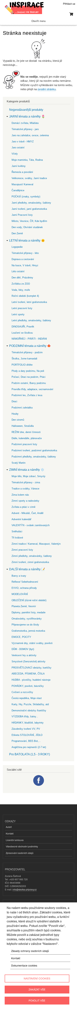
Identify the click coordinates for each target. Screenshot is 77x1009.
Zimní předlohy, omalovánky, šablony (32, 556)
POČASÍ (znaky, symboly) (26, 196)
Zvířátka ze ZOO (21, 283)
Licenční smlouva (15, 840)
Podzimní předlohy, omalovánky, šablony (34, 456)
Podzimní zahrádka (22, 407)
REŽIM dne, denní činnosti (26, 432)
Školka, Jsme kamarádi (24, 358)
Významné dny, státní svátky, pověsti (32, 643)
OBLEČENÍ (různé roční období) (29, 600)
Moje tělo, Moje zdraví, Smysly (28, 476)
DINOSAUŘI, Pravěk (23, 326)
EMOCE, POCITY (21, 637)
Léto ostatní (18, 271)
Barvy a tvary (19, 575)
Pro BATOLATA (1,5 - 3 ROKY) (29, 754)
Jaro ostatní (18, 147)
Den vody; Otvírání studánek (27, 227)
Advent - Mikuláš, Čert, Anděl (27, 513)
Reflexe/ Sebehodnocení (25, 581)
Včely (15, 153)
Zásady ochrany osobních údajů (30, 951)
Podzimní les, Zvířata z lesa (27, 395)
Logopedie (17, 246)
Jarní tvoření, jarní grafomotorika (29, 208)
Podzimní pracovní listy (24, 444)
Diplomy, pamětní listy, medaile (28, 612)
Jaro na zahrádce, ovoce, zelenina (30, 135)
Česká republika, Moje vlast (27, 698)
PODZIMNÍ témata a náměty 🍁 (30, 345)
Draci (14, 401)
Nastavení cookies (37, 978)
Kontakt (9, 833)
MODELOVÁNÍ (20, 594)
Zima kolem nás (20, 494)
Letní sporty (18, 314)
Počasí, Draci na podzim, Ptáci (28, 376)
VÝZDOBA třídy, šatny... (25, 716)
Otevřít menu (38, 21)
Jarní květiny (19, 166)
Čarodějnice (18, 190)
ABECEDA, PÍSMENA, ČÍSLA (28, 673)
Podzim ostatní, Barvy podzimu (29, 383)
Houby (15, 413)
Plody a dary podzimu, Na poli (28, 371)
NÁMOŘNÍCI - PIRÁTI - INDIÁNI (29, 338)
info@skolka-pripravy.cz (25, 889)
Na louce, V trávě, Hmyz (25, 265)
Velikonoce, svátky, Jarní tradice (29, 178)
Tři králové (17, 537)
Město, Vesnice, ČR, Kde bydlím (29, 221)
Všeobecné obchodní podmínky (22, 846)
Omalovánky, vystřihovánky (27, 618)
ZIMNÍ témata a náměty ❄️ (26, 469)
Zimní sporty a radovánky (25, 500)
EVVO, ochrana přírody (24, 588)
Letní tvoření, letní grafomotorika (29, 302)
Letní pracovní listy (22, 308)
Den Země (17, 233)
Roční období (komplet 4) (25, 295)
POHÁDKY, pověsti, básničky (28, 686)
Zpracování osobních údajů (19, 852)
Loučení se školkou (22, 332)
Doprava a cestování (23, 259)
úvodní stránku (47, 89)
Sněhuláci (17, 531)
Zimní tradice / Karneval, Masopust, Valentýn (36, 543)
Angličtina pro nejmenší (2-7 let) (29, 747)
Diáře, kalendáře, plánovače (27, 438)
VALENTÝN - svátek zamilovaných (31, 525)
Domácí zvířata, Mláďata (25, 123)
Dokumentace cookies (24, 965)
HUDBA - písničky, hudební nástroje (31, 679)
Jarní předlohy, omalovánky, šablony (31, 202)
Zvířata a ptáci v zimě (23, 507)
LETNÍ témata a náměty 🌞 (27, 240)
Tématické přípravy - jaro (25, 129)
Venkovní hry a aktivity (24, 655)
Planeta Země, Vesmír (24, 606)
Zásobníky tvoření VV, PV (26, 728)
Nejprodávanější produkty (26, 109)
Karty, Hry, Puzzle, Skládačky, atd (30, 704)
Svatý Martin (18, 462)
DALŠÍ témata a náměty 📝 (27, 569)
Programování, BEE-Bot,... (26, 741)
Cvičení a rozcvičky (22, 692)
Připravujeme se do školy (25, 624)
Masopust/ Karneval (22, 184)
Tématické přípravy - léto (25, 253)
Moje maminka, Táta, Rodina (27, 159)
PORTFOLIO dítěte (22, 364)
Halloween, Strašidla (23, 426)
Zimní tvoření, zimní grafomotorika (30, 562)
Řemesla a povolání (22, 172)
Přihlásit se (69, 3)
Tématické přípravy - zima (26, 482)
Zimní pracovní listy (22, 549)
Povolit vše (37, 1000)
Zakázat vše (37, 989)
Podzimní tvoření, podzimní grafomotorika (34, 450)
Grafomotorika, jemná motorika (28, 630)
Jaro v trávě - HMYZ (23, 141)
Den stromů (18, 419)
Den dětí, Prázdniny (22, 277)
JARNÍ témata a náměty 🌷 (27, 116)
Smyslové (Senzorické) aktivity (28, 661)
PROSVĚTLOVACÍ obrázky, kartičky (31, 667)
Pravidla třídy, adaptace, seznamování (32, 389)
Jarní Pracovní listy (22, 214)
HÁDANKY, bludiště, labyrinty (28, 722)
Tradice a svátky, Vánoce (25, 488)
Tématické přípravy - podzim (27, 352)
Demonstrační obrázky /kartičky (29, 710)
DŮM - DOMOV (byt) (23, 649)
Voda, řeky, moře (21, 289)
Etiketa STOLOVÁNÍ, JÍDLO (27, 735)
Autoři (9, 826)
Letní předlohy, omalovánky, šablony (31, 320)
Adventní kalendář (21, 519)
